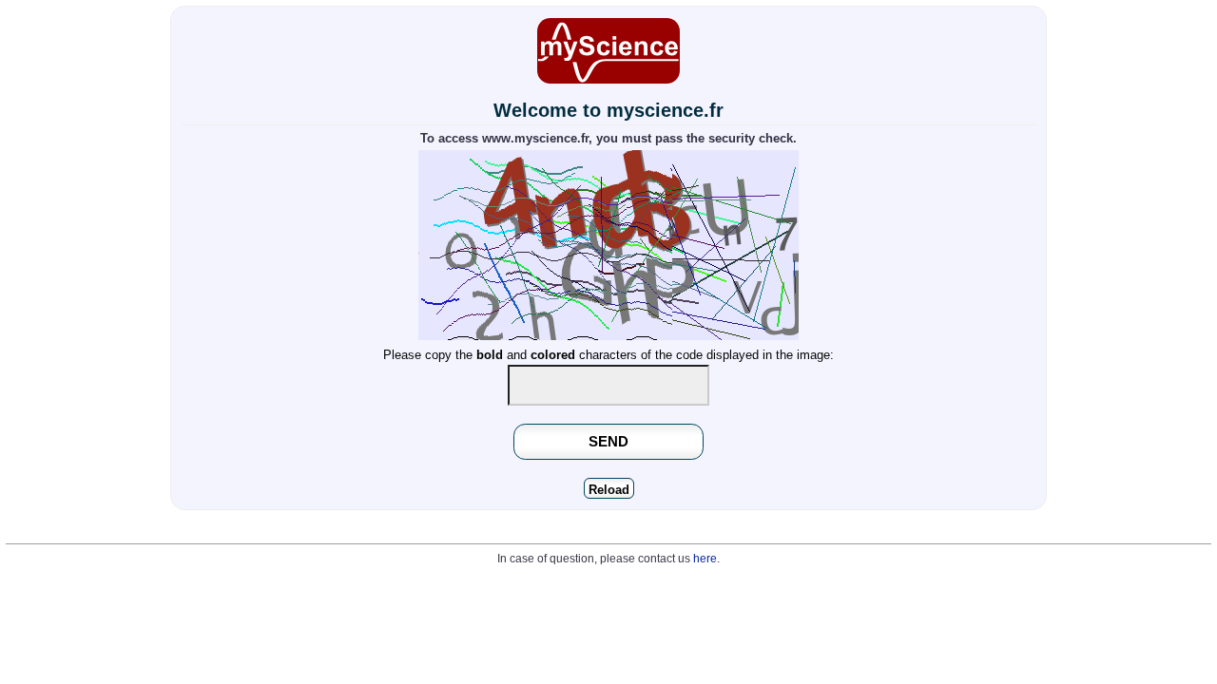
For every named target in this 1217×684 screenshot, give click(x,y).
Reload (609, 490)
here (705, 558)
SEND (608, 441)
